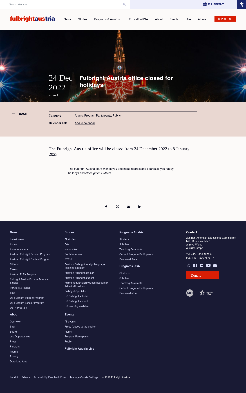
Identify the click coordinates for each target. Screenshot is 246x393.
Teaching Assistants (130, 249)
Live (188, 19)
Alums (202, 19)
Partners (15, 346)
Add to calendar (85, 123)
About (159, 19)
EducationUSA (138, 19)
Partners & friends (20, 287)
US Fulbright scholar (76, 296)
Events (174, 19)
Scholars (124, 244)
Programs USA (129, 266)
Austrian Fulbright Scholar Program (30, 254)
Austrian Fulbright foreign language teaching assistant (85, 265)
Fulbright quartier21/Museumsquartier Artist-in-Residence (86, 284)
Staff (12, 292)
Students (124, 239)
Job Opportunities (20, 336)
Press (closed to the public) (80, 326)
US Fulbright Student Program (27, 297)
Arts (67, 244)
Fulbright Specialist (75, 291)
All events (70, 321)
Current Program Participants (136, 254)
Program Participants (77, 336)
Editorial (14, 264)
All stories (70, 239)
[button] (106, 206)
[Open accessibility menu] (241, 4)
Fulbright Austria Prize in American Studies (29, 280)
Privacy (14, 356)
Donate (196, 275)
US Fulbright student (76, 301)
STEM (68, 259)
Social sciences (73, 254)
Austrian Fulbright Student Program (30, 259)
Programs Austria (131, 232)
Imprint (14, 351)
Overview (15, 321)
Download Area (128, 259)
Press (13, 341)
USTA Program (18, 307)
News (67, 19)
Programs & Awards (107, 19)
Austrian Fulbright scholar (79, 272)
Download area (128, 293)
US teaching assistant (77, 306)
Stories (82, 19)
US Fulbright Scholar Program (27, 303)
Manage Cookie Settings (84, 377)
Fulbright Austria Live (79, 348)
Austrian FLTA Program (23, 274)
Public (68, 341)
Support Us (225, 18)
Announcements (19, 249)
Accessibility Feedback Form (50, 377)
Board (13, 331)
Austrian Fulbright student (79, 278)
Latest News (17, 239)
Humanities (71, 249)
